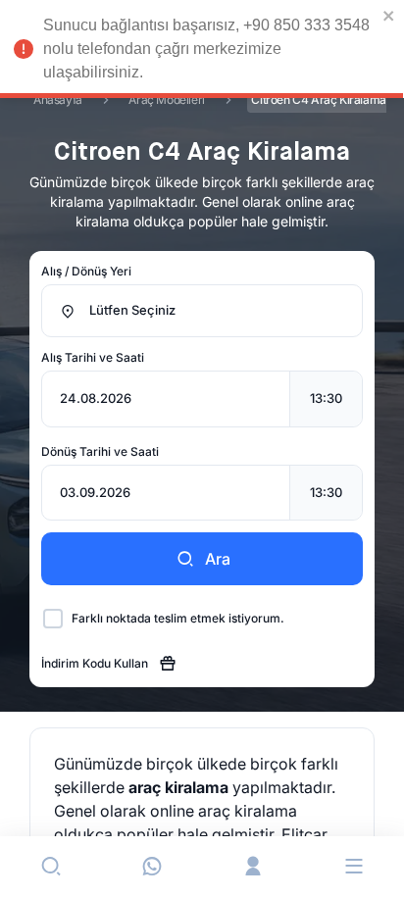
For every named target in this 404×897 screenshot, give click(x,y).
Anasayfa (57, 99)
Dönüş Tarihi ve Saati (100, 451)
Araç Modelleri (166, 99)
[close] (389, 16)
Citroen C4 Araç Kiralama (318, 99)
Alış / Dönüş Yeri (86, 271)
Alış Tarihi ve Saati (92, 357)
